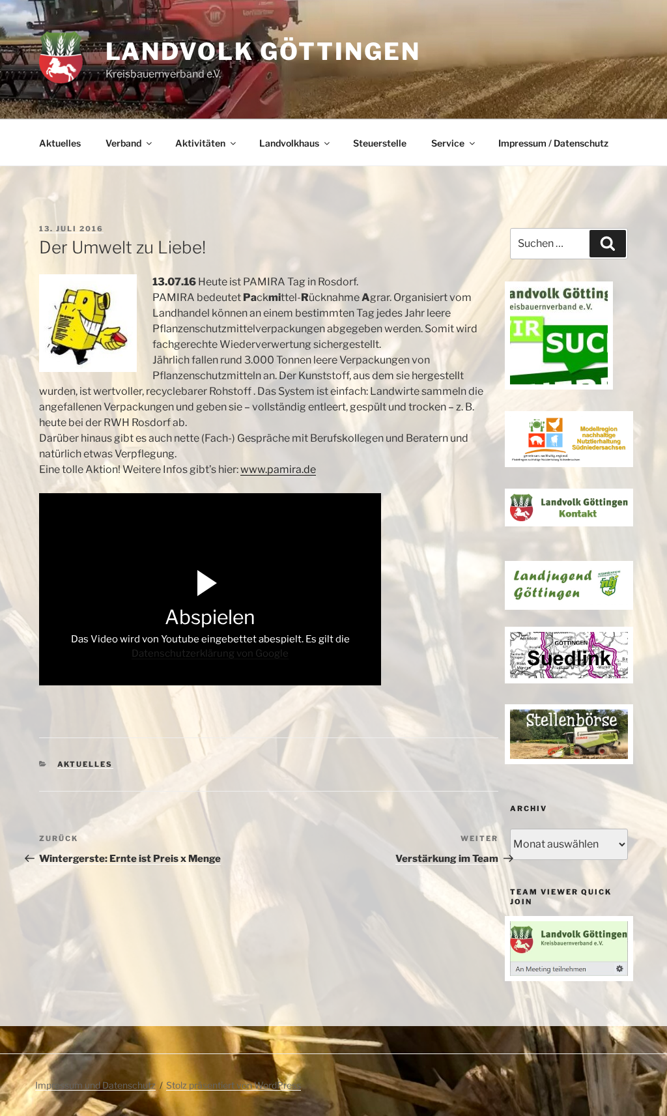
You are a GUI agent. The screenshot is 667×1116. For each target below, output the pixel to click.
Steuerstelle (379, 143)
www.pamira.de (278, 469)
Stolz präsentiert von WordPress (233, 1085)
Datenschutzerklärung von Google (210, 653)
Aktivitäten (200, 143)
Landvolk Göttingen (263, 51)
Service (447, 143)
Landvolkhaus (289, 143)
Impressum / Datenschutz (553, 143)
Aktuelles (60, 143)
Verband (123, 143)
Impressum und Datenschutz (95, 1085)
